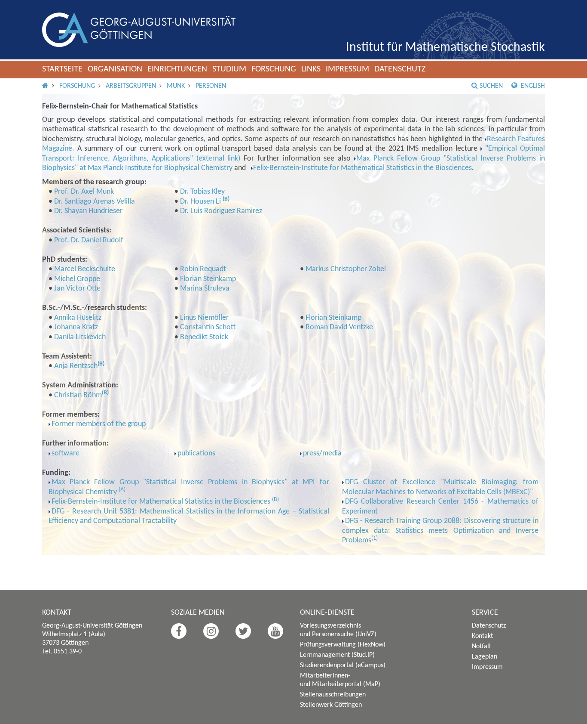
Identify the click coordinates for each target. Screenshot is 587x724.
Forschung (273, 69)
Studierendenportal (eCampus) (342, 665)
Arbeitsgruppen (131, 86)
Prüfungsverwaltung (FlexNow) (342, 644)
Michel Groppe (77, 279)
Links (311, 69)
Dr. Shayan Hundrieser (88, 211)
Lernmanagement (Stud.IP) (337, 655)
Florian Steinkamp (208, 279)
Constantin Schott (207, 327)
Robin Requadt (203, 269)
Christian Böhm (78, 395)
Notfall (481, 646)
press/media (322, 453)
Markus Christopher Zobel (346, 269)
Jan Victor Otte (77, 289)
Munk (176, 86)
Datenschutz (399, 69)
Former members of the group (99, 424)
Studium (229, 69)
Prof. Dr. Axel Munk (84, 192)
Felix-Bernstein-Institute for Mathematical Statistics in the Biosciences (362, 168)
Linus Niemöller (204, 318)
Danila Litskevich (80, 337)
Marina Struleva (204, 289)
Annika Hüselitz (77, 318)
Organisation (115, 69)
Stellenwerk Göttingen (331, 705)
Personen (211, 86)
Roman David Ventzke (339, 327)
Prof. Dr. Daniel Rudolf (88, 240)
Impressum (347, 69)
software (65, 453)
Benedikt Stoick (204, 337)
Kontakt (482, 636)
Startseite (62, 69)
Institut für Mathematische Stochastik (445, 47)
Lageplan (484, 656)
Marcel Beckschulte (84, 269)
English (532, 86)
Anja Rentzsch (76, 366)
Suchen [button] (491, 86)
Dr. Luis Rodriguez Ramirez (221, 211)
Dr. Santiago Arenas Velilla (94, 202)
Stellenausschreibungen (333, 694)
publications (196, 453)
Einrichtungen (177, 69)
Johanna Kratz (76, 327)
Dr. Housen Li (201, 202)
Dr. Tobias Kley (202, 192)
